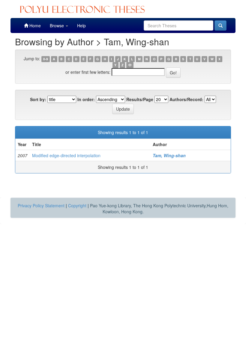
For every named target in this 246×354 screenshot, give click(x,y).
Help (81, 25)
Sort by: (38, 99)
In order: (86, 99)
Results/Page (139, 99)
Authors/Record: (186, 99)
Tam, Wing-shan (169, 155)
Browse (57, 25)
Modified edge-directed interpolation (66, 155)
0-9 (45, 59)
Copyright (77, 205)
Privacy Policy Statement (41, 205)
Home (34, 25)
